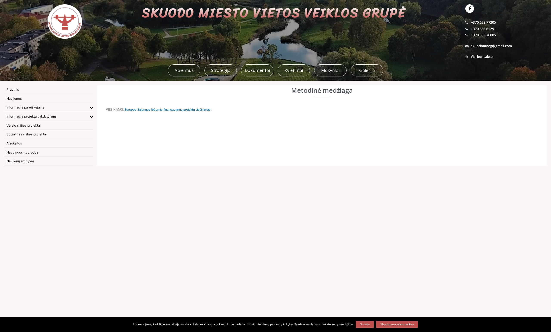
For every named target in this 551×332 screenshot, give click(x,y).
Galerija (367, 70)
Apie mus (184, 70)
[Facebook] (469, 8)
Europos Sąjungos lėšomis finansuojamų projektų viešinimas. (168, 110)
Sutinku (365, 324)
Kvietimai (294, 70)
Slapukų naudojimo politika (397, 324)
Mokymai (330, 70)
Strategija (221, 70)
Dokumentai (257, 70)
